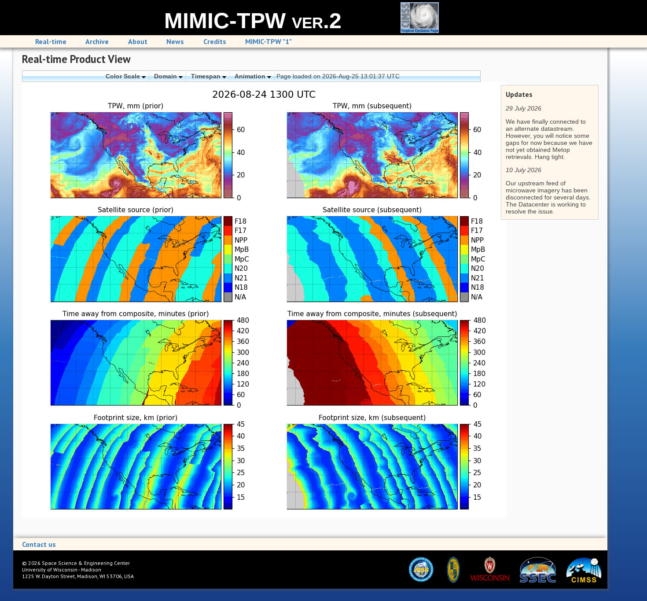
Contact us (39, 544)
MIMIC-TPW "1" (268, 41)
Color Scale (124, 76)
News (175, 41)
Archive (97, 41)
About (137, 41)
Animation (251, 76)
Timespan (206, 76)
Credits (214, 41)
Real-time (50, 41)
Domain (166, 76)
